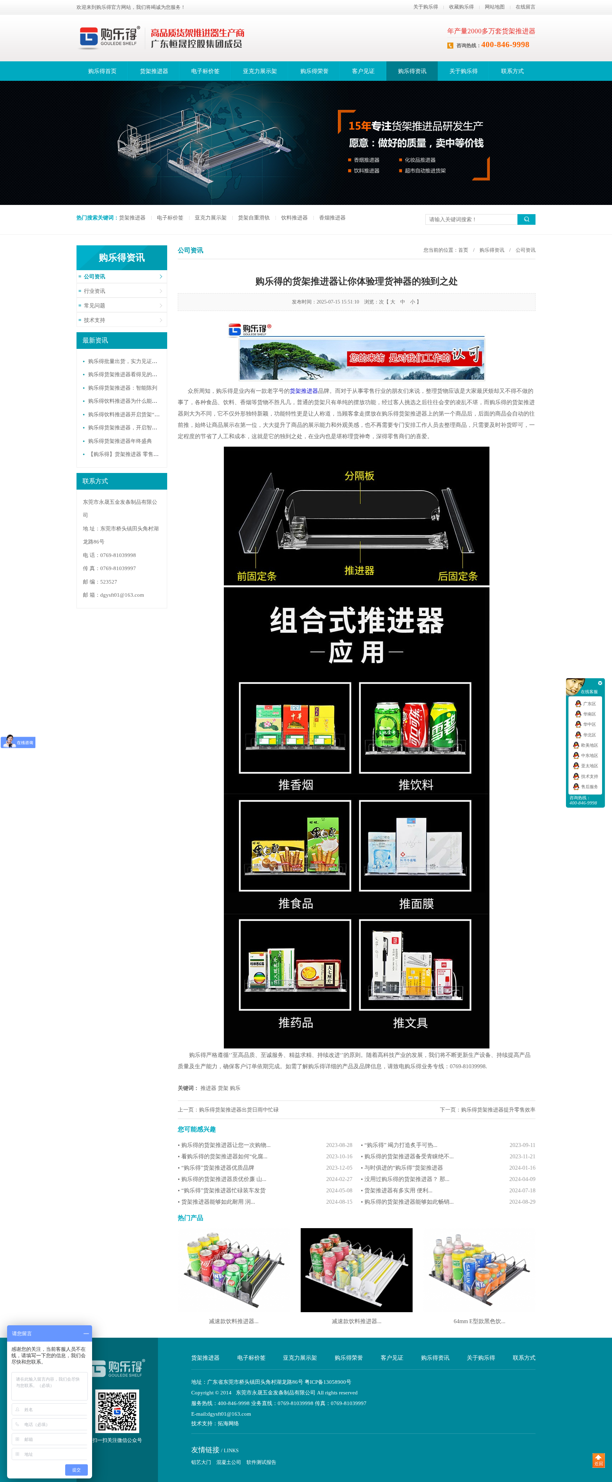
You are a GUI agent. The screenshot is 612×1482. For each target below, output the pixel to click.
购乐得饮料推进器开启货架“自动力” (130, 414)
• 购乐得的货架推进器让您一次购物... (265, 1145)
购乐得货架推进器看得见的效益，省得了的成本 (144, 374)
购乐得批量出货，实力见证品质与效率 (133, 361)
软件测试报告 (261, 1462)
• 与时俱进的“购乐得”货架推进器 (448, 1168)
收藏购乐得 (461, 7)
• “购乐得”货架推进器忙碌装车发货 (265, 1190)
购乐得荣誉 (314, 71)
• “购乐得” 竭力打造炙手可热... (448, 1145)
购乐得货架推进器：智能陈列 (122, 388)
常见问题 (94, 305)
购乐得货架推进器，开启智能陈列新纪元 (136, 427)
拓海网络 (228, 1423)
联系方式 (512, 71)
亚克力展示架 (260, 71)
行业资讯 (94, 291)
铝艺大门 (201, 1462)
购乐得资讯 (412, 71)
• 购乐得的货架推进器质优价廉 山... (265, 1179)
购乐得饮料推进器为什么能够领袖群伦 (133, 401)
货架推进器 (154, 71)
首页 (463, 250)
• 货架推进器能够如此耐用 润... (265, 1202)
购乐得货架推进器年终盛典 (120, 441)
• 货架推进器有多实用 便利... (448, 1190)
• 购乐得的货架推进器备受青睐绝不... (448, 1156)
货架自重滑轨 (254, 218)
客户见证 (363, 71)
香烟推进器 (332, 218)
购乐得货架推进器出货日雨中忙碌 (239, 1110)
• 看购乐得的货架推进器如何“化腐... (265, 1156)
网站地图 (495, 7)
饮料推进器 (294, 218)
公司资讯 (94, 276)
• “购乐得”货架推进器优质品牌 (265, 1168)
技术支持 (94, 320)
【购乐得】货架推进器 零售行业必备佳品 (136, 454)
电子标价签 (205, 71)
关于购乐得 (425, 7)
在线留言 (526, 7)
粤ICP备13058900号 (328, 1382)
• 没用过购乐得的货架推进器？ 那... (448, 1179)
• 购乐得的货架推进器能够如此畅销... (448, 1202)
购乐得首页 (102, 71)
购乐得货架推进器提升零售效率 (498, 1110)
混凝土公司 (228, 1462)
